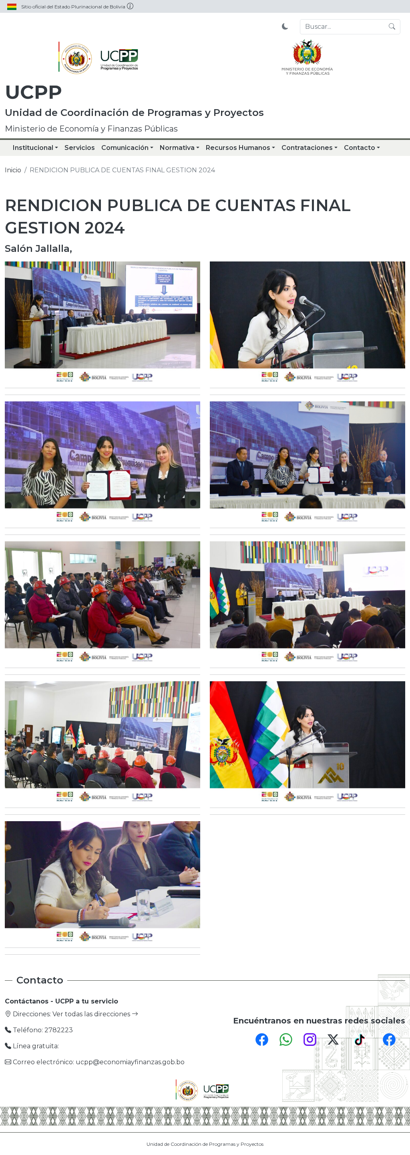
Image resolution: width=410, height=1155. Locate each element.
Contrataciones (307, 148)
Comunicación (125, 148)
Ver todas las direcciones (92, 1014)
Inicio (13, 170)
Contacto (359, 148)
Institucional (33, 148)
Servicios (79, 148)
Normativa (177, 148)
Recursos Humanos (238, 148)
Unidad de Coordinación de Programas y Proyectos (205, 1144)
